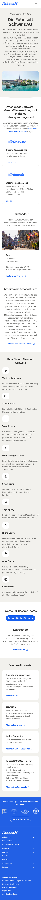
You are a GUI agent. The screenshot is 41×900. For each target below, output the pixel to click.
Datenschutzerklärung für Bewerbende (16, 881)
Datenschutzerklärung (10, 884)
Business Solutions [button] (9, 841)
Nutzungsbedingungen (10, 887)
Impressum (6, 891)
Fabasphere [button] (6, 837)
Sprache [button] (5, 867)
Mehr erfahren (20, 649)
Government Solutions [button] (10, 845)
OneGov (9, 162)
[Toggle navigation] (36, 3)
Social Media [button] (7, 863)
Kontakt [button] (5, 860)
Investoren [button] (6, 856)
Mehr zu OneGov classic (16, 787)
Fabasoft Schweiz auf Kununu (19, 343)
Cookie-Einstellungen (10, 894)
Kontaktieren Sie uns (14, 276)
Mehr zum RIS (12, 696)
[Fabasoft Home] (11, 3)
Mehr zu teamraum (14, 725)
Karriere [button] (5, 852)
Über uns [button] (5, 848)
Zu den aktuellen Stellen (19, 618)
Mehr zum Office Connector (18, 749)
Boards (9, 201)
